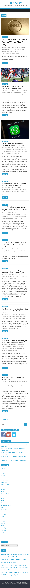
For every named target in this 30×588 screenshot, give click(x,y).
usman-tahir (19, 218)
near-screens (23, 51)
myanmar (9, 385)
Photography (4, 514)
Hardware (3, 496)
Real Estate (3, 516)
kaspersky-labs (10, 51)
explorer (8, 92)
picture (23, 565)
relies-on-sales (16, 348)
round (16, 191)
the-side (13, 53)
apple (14, 554)
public (25, 250)
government (4, 562)
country (8, 383)
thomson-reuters (4, 572)
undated (18, 251)
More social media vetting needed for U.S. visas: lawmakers (15, 185)
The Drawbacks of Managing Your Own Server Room (13, 460)
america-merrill (22, 47)
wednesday (9, 575)
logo (18, 92)
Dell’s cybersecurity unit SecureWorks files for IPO (15, 42)
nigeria (7, 216)
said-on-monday (25, 567)
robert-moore (8, 251)
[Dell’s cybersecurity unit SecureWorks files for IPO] (15, 18)
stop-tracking (15, 318)
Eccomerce (3, 475)
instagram (18, 214)
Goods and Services (5, 493)
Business (3, 468)
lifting (24, 149)
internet (12, 562)
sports (2, 525)
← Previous (4, 419)
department (11, 189)
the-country (7, 386)
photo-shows (20, 151)
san (15, 569)
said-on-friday (17, 567)
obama (6, 316)
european (9, 559)
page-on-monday (15, 316)
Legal (2, 507)
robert (3, 251)
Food (2, 487)
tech (10, 350)
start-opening (7, 218)
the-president (22, 318)
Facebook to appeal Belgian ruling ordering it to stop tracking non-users (15, 311)
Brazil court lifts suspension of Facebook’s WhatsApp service (13, 145)
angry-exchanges (22, 147)
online (10, 316)
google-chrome (22, 559)
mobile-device (24, 214)
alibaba (4, 554)
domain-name (4, 559)
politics (26, 565)
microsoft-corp (16, 346)
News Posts (5, 37)
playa (6, 348)
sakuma (12, 569)
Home (2, 503)
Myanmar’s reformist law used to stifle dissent (14, 378)
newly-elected (22, 346)
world (13, 575)
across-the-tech (21, 344)
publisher (15, 187)
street (23, 569)
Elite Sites (15, 2)
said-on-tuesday (5, 570)
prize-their (7, 567)
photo (9, 53)
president (10, 348)
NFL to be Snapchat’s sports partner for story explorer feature (15, 87)
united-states (23, 572)
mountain (4, 216)
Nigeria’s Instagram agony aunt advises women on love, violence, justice (14, 209)
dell (10, 49)
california (21, 212)
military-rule (4, 385)
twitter (11, 572)
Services (3, 521)
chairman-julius (25, 554)
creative (14, 47)
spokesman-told (12, 94)
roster (11, 567)
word (15, 350)
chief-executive (9, 346)
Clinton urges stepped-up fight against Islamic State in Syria (13, 272)
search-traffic (22, 348)
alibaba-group (10, 554)
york (17, 575)
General (3, 491)
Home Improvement (5, 505)
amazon (3, 346)
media (17, 562)
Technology (3, 528)
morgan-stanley (16, 51)
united (12, 350)
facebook (12, 383)
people (16, 216)
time (26, 191)
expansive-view (11, 276)
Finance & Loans (5, 484)
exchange (17, 49)
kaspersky (4, 51)
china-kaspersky (5, 49)
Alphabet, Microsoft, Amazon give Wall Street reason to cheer (14, 342)
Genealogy (3, 489)
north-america (5, 53)
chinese (24, 212)
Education (3, 477)
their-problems (13, 218)
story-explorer (12, 153)
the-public (14, 251)
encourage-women (6, 214)
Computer (3, 473)
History (2, 500)
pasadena (12, 216)
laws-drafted (17, 383)
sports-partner (19, 94)
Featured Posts (4, 482)
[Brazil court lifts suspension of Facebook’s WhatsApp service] (15, 121)
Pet (1, 512)
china (13, 556)
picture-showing (18, 385)
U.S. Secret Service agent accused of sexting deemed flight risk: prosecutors (14, 244)
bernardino (21, 187)
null (25, 562)
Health (2, 498)
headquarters (22, 49)
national (21, 92)
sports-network (5, 350)
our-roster (11, 565)
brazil (3, 149)
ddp (26, 557)
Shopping (3, 523)
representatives (11, 191)
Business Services (5, 471)
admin (14, 90)
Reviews (3, 518)
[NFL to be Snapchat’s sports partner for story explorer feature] (15, 69)
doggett (13, 49)
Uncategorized (4, 537)
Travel (2, 532)
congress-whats (15, 149)
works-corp (18, 53)
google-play (12, 214)
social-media (19, 569)
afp (2, 554)
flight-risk (4, 250)
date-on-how (4, 276)
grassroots (17, 276)
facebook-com (21, 314)
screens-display (9, 318)
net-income (21, 562)
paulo (13, 151)
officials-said (17, 189)
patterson (16, 565)
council (23, 274)
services (25, 151)
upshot (3, 575)
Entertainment (4, 480)
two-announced (13, 96)
